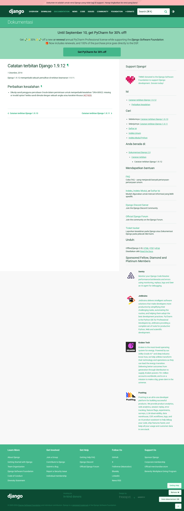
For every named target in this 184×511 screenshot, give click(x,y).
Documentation (61, 11)
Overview (33, 11)
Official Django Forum (137, 216)
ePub (157, 248)
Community (102, 11)
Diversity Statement (16, 480)
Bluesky (115, 471)
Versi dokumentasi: (170, 499)
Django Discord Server (137, 205)
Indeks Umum (135, 133)
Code (82, 11)
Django (16, 11)
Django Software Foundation (20, 471)
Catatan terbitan (139, 157)
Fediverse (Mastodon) (122, 466)
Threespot (126, 497)
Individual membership (56, 476)
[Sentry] (131, 279)
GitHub (115, 457)
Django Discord (86, 462)
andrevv (144, 497)
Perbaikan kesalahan (141, 104)
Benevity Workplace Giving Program (160, 471)
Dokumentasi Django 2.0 (140, 152)
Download (46, 11)
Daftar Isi (155, 190)
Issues (91, 11)
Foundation (117, 11)
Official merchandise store (156, 466)
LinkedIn (116, 476)
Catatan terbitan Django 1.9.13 (23, 113)
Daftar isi (133, 128)
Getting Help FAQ (87, 457)
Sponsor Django (152, 457)
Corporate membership (155, 462)
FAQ (128, 176)
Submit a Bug (52, 466)
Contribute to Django (55, 462)
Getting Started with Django (20, 462)
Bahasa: (175, 492)
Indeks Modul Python (138, 138)
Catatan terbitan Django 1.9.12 (142, 100)
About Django (14, 457)
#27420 (87, 95)
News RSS (116, 480)
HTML (146, 248)
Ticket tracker (132, 228)
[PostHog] (131, 400)
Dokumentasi (20, 22)
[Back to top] (178, 506)
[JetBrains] (131, 304)
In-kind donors (72, 496)
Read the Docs (146, 251)
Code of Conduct (15, 476)
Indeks (129, 190)
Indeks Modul (140, 190)
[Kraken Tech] (131, 351)
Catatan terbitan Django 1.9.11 (96, 113)
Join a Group (52, 457)
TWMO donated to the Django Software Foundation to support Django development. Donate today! (155, 80)
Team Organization (16, 466)
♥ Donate (129, 11)
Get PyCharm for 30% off (92, 51)
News (74, 11)
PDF (152, 248)
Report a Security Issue (56, 471)
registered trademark (80, 505)
